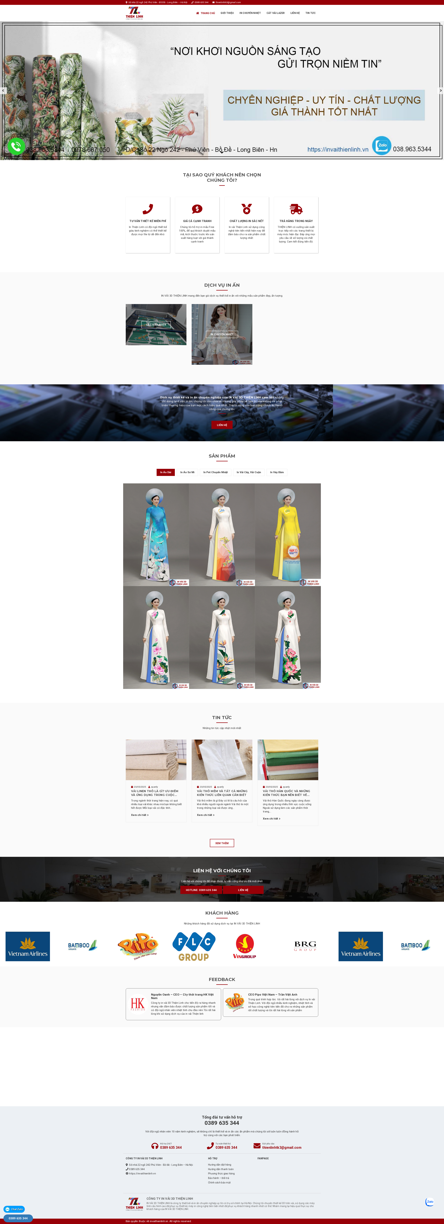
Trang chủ (208, 13)
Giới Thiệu (227, 13)
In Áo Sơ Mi (187, 472)
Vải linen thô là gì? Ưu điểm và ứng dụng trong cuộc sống (154, 793)
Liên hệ (295, 13)
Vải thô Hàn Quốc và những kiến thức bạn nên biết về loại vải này (286, 793)
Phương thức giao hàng (221, 1173)
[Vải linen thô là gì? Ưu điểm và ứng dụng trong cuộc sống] (156, 759)
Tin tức (310, 13)
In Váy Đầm (277, 472)
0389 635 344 (171, 1147)
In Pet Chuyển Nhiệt (215, 472)
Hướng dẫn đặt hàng (219, 1164)
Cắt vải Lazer (276, 13)
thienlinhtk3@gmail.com (281, 1147)
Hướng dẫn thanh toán (221, 1169)
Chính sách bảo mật (219, 1182)
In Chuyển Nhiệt (250, 13)
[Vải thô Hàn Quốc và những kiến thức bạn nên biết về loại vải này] (288, 759)
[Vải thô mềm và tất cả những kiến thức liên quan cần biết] (222, 759)
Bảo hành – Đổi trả (218, 1178)
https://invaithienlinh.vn (142, 1173)
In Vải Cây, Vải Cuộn (249, 472)
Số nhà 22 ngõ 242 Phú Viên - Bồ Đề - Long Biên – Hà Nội (161, 1164)
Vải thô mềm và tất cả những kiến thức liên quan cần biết (222, 793)
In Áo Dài (165, 472)
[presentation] (3, 90)
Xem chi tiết (138, 815)
